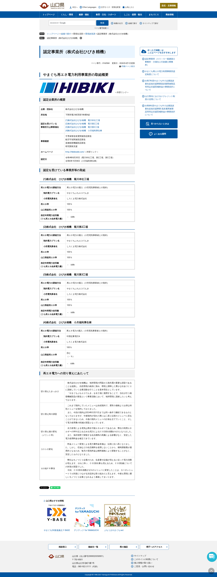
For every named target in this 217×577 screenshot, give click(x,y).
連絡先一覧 (93, 547)
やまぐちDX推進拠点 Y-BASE (57, 530)
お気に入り (129, 7)
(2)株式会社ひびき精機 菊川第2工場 (82, 123)
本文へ (75, 7)
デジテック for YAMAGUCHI (86, 530)
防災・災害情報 (169, 5)
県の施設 (124, 547)
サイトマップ (140, 556)
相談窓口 (63, 547)
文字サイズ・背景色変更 (110, 7)
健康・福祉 (84, 14)
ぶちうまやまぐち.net (114, 530)
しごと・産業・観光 (133, 14)
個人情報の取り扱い (143, 563)
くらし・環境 (67, 14)
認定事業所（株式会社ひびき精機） (63, 38)
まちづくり (154, 14)
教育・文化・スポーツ (106, 14)
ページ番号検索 (100, 28)
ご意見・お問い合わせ (144, 566)
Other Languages (89, 7)
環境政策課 (90, 34)
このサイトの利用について (146, 559)
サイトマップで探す (150, 23)
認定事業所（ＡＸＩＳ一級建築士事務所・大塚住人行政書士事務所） (160, 62)
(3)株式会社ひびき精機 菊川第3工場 (82, 127)
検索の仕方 (118, 23)
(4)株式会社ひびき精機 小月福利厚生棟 (83, 130)
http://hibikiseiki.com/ (75, 152)
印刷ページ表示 (128, 66)
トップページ (49, 14)
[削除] (81, 38)
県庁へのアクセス (154, 547)
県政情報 (170, 14)
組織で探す (132, 23)
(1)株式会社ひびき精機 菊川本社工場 (82, 120)
